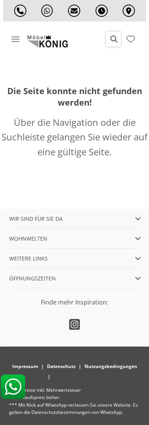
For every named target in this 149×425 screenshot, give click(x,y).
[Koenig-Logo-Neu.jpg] (50, 41)
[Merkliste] (131, 39)
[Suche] (113, 39)
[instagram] (74, 324)
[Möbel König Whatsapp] (47, 11)
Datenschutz (61, 366)
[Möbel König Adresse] (129, 11)
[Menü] (15, 39)
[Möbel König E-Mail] (74, 11)
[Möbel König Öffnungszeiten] (102, 11)
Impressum (25, 366)
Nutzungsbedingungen (110, 366)
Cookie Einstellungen (77, 376)
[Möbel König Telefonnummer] (20, 11)
